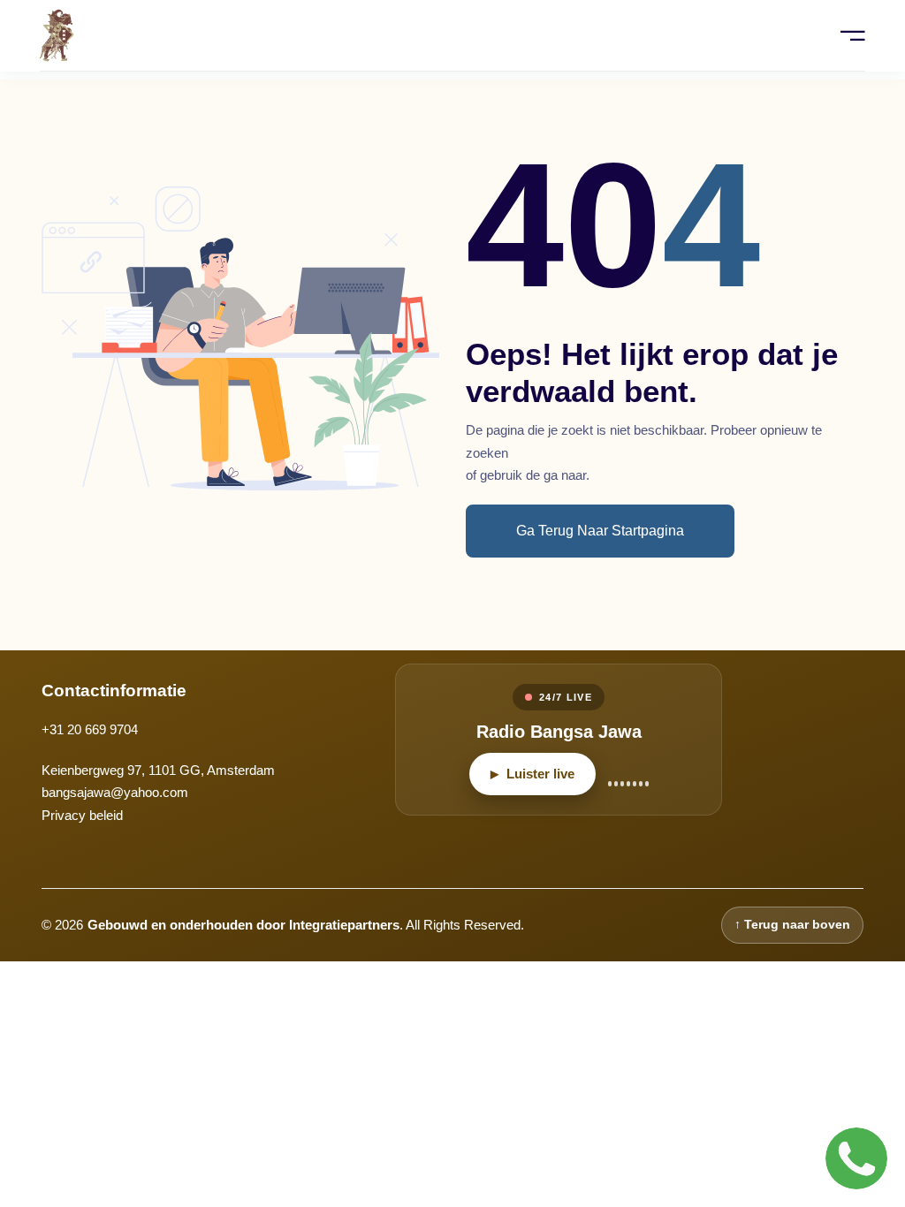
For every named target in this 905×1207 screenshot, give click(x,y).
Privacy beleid (82, 815)
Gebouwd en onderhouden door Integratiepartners (243, 924)
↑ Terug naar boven (792, 924)
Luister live (532, 773)
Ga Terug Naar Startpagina (600, 530)
